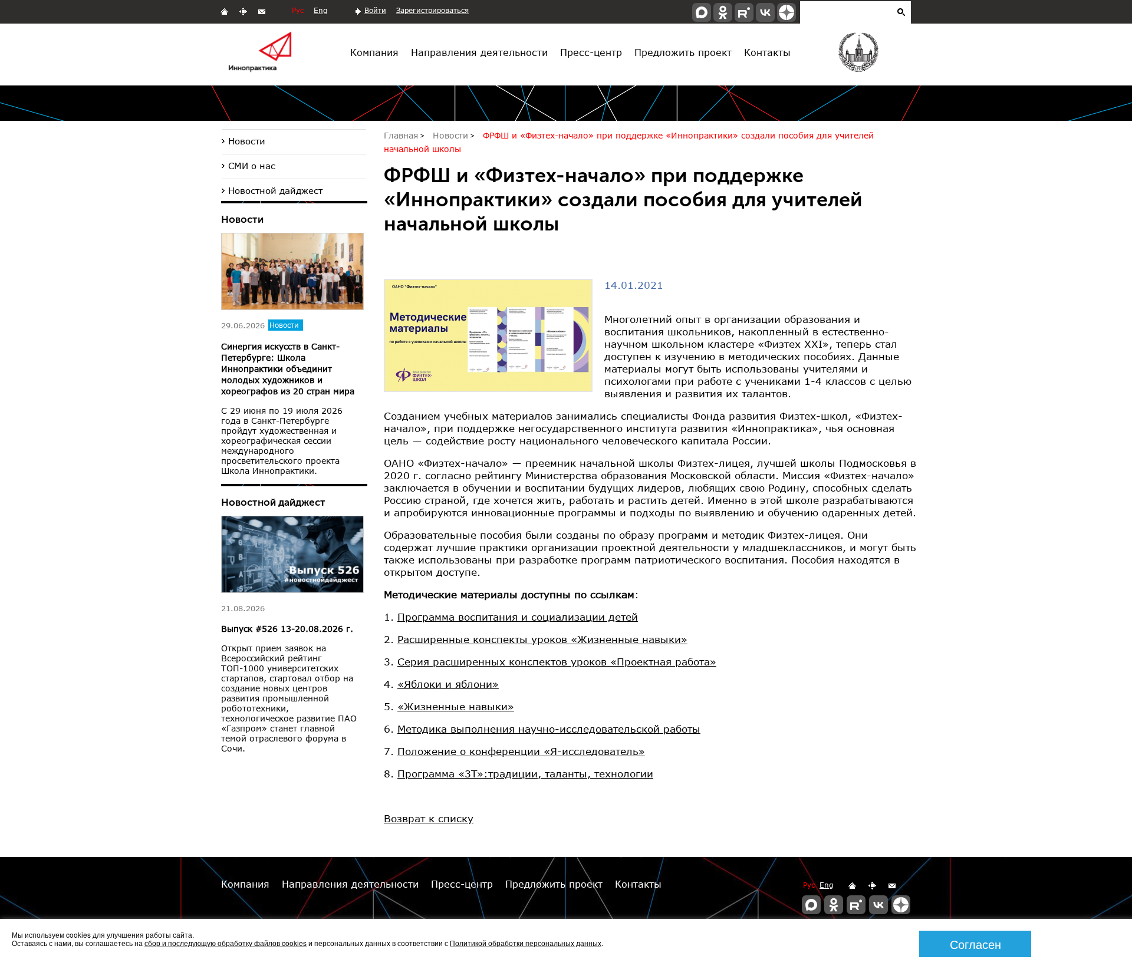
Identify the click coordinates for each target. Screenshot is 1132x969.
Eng (320, 10)
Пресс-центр (591, 52)
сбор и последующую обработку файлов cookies (225, 943)
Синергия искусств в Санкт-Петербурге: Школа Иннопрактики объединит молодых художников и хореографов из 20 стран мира (287, 368)
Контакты (767, 52)
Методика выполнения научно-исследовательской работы (548, 729)
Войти (375, 10)
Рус (298, 10)
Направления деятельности (479, 52)
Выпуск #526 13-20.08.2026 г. (287, 629)
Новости (246, 141)
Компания (374, 52)
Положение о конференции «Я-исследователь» (521, 751)
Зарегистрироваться (432, 10)
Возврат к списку (428, 818)
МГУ (857, 54)
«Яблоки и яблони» (448, 684)
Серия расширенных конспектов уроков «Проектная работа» (556, 661)
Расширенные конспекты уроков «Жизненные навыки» (542, 639)
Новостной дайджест (275, 190)
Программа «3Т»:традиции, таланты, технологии (525, 773)
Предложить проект (683, 52)
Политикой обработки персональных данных (525, 943)
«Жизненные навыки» (455, 706)
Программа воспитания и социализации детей (517, 617)
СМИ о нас (251, 165)
